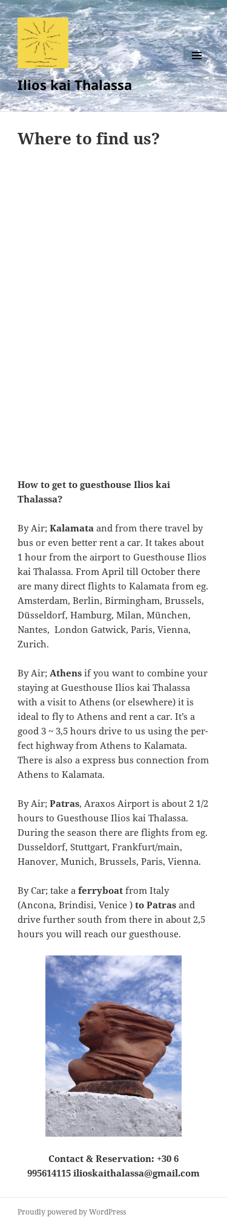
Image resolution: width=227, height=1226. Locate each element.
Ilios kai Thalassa (75, 84)
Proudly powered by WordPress (72, 1212)
